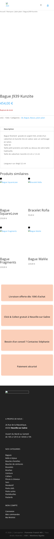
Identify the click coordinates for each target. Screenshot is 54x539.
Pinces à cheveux (12, 479)
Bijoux (32, 118)
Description (9, 129)
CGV (26, 535)
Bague (26, 118)
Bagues (8, 455)
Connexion (9, 511)
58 (22, 118)
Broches (8, 470)
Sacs (7, 482)
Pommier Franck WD (34, 532)
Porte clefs (9, 488)
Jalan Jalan (18, 11)
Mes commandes (12, 514)
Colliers (8, 476)
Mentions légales (37, 535)
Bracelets (9, 467)
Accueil (2, 11)
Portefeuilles (10, 494)
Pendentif (9, 485)
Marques (10, 11)
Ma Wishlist (10, 517)
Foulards (9, 497)
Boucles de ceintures (14, 464)
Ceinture (9, 473)
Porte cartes (10, 491)
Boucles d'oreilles (12, 461)
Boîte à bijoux (11, 458)
